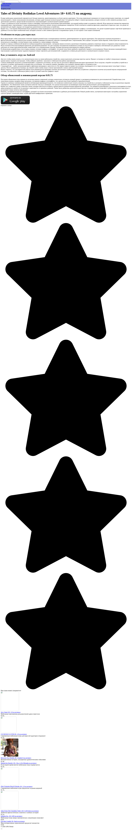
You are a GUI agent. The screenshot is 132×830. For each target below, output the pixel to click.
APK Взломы (5, 5)
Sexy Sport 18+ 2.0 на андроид (10, 712)
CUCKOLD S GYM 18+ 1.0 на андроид (14, 734)
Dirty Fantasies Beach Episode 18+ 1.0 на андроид (16, 786)
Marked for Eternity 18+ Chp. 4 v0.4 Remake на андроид (19, 763)
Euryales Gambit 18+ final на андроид (13, 821)
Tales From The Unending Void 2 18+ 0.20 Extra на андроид (20, 811)
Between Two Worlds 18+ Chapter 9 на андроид (16, 758)
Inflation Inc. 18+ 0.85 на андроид (11, 816)
